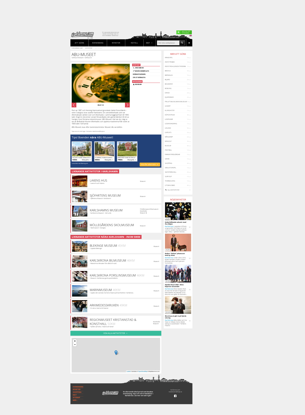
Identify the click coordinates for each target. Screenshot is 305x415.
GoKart (168, 106)
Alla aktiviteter (173, 190)
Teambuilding (170, 181)
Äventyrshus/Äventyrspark (175, 66)
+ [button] (75, 341)
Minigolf (168, 141)
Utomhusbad (170, 185)
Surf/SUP (168, 176)
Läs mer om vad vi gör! (142, 396)
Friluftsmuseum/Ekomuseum (176, 102)
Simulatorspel (170, 168)
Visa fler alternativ (148, 164)
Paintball (168, 150)
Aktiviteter (88, 48)
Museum (168, 146)
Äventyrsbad (170, 62)
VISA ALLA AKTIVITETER (114, 333)
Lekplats (168, 132)
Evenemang (97, 43)
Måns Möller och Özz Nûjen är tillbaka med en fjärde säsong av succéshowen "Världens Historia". (176, 322)
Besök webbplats (142, 71)
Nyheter (116, 43)
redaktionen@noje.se (175, 392)
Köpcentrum (170, 115)
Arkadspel (169, 58)
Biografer (169, 84)
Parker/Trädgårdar (172, 154)
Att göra (79, 43)
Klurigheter (169, 110)
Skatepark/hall (170, 172)
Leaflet (129, 371)
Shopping (168, 163)
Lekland (168, 128)
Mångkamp (169, 137)
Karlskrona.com (77, 48)
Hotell (134, 43)
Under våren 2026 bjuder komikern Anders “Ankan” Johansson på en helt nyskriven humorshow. (175, 260)
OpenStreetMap (142, 371)
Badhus (168, 71)
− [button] (75, 344)
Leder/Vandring (171, 124)
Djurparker (169, 97)
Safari (167, 159)
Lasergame (169, 119)
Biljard (167, 80)
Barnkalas (169, 75)
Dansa (167, 93)
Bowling (168, 88)
